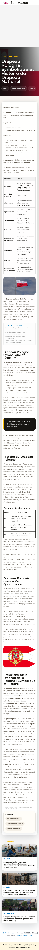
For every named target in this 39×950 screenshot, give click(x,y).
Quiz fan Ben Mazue (15, 823)
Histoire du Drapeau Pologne (15, 332)
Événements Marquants (14, 334)
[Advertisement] (19, 26)
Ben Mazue (19, 3)
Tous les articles (13, 818)
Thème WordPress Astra (24, 935)
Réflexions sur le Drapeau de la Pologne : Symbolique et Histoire (19, 341)
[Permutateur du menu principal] (35, 3)
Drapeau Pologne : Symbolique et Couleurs (17, 329)
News (5, 88)
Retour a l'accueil (14, 829)
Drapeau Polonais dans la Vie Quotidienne (15, 337)
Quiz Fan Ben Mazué (8, 933)
